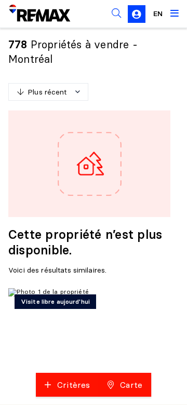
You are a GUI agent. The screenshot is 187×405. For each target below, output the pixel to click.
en (158, 13)
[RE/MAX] (33, 13)
